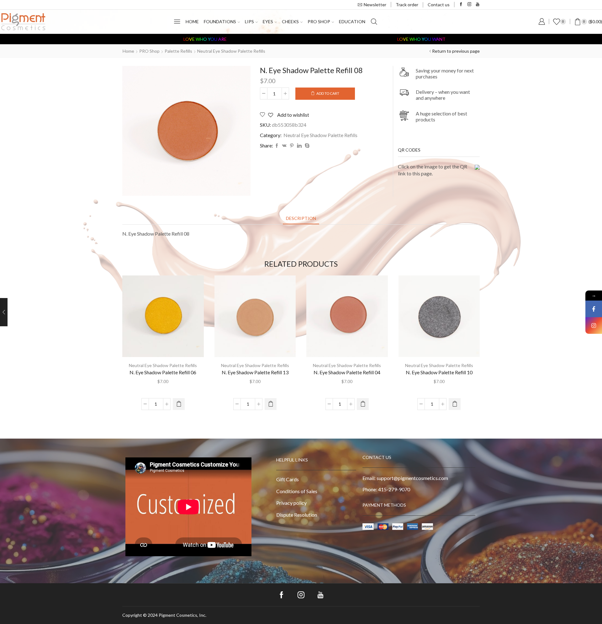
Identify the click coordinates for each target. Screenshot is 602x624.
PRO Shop (319, 21)
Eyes (268, 21)
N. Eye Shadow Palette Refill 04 (347, 372)
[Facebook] (461, 4)
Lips (249, 21)
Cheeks (290, 21)
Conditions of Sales (296, 491)
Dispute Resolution (296, 515)
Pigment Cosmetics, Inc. (182, 615)
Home (192, 21)
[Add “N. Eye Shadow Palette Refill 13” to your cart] (271, 404)
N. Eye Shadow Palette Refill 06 (162, 372)
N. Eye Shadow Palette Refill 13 (255, 372)
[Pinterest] (291, 145)
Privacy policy (291, 503)
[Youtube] (478, 4)
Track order (407, 4)
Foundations (220, 21)
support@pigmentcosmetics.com (412, 478)
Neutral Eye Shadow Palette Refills (231, 51)
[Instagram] (469, 4)
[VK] (284, 145)
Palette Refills (178, 51)
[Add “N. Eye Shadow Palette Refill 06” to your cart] (179, 404)
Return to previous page (456, 51)
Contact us (439, 4)
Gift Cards (287, 479)
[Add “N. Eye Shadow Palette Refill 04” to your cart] (363, 404)
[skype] (306, 145)
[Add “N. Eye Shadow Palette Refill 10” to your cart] (455, 404)
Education (352, 21)
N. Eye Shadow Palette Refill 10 (439, 372)
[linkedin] (299, 145)
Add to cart (327, 93)
